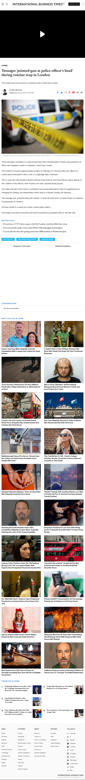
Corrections (37, 749)
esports (20, 759)
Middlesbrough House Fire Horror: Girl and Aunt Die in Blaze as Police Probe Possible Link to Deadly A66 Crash (20, 458)
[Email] (77, 92)
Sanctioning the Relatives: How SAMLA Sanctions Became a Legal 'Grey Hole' (16, 700)
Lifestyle (4, 759)
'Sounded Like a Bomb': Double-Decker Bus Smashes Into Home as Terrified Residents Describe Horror (61, 565)
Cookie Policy (38, 746)
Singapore (54, 740)
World (3, 733)
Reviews (4, 766)
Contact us (37, 736)
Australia (53, 733)
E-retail (20, 733)
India (52, 736)
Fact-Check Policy (39, 756)
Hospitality (21, 736)
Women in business (24, 756)
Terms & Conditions (40, 740)
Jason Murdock (16, 90)
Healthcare (21, 740)
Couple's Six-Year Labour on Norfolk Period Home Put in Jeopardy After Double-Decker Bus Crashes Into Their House (20, 423)
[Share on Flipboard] (70, 92)
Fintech (20, 766)
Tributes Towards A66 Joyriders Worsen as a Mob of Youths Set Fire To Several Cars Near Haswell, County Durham (63, 494)
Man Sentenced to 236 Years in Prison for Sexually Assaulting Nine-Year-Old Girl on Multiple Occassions (21, 672)
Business (4, 743)
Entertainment (6, 756)
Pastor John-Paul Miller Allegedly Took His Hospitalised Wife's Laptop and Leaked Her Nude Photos (21, 351)
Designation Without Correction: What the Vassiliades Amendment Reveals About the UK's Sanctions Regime (18, 688)
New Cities (21, 762)
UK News (4, 736)
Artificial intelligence (24, 753)
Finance (20, 746)
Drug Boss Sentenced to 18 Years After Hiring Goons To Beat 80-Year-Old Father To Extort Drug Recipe (63, 530)
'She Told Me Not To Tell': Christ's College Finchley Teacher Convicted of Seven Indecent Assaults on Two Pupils (62, 458)
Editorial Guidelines (63, 246)
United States (55, 746)
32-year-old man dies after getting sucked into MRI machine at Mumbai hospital (34, 232)
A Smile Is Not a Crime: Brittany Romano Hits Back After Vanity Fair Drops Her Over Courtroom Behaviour (63, 351)
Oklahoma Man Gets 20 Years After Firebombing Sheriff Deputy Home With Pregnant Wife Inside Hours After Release (63, 637)
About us (37, 733)
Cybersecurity (22, 749)
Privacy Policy (38, 743)
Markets (4, 740)
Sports (3, 762)
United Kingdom (55, 743)
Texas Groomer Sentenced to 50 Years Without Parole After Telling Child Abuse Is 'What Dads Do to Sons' (21, 387)
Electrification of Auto (24, 743)
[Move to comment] (81, 92)
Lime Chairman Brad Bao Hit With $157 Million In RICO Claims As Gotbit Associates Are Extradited (18, 712)
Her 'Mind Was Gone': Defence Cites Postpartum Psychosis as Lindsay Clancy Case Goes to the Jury (20, 601)
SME (3, 746)
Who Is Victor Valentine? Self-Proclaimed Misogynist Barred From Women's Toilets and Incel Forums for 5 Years (62, 387)
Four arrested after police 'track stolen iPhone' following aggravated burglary (33, 228)
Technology (5, 753)
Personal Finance (7, 749)
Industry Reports (23, 769)
